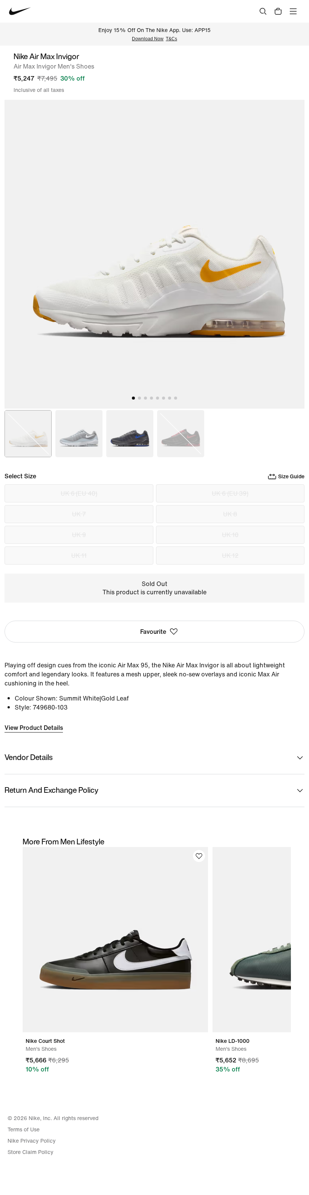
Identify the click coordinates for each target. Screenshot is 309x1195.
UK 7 (79, 514)
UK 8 (230, 514)
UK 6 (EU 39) (230, 493)
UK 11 (79, 555)
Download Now (148, 38)
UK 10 (230, 534)
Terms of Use (24, 1129)
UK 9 (79, 534)
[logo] (20, 11)
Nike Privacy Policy (32, 1141)
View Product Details (34, 727)
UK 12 (230, 555)
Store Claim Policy (31, 1152)
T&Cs (171, 38)
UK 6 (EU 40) (79, 493)
